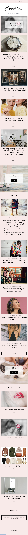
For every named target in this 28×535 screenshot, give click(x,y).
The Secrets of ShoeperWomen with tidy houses (14, 497)
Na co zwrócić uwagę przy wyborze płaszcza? (14, 346)
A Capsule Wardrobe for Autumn (14, 24)
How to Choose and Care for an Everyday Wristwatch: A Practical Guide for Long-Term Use (14, 57)
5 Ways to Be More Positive (14, 438)
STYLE (14, 176)
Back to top (13, 530)
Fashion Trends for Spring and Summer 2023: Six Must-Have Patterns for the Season (14, 290)
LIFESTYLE (14, 372)
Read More (14, 66)
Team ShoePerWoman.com (15, 218)
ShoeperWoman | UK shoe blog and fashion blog (14, 517)
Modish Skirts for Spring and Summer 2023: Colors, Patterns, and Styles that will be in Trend (14, 223)
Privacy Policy (23, 526)
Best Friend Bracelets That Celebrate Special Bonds (14, 119)
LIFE (14, 368)
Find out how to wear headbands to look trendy (14, 318)
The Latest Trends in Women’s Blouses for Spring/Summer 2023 (14, 261)
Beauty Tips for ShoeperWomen (14, 409)
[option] (14, 24)
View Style (14, 353)
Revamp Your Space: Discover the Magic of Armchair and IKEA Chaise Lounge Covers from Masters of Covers (14, 151)
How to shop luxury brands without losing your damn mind (14, 89)
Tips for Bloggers (14, 510)
